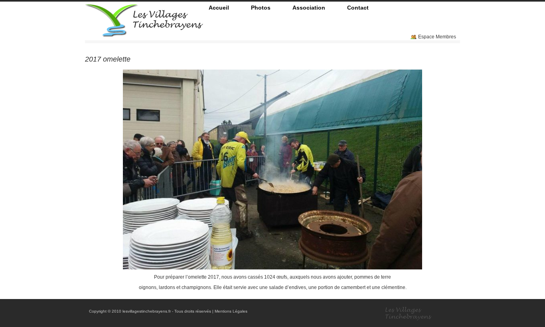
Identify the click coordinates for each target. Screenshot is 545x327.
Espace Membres (437, 37)
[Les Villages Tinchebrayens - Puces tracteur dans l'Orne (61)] (144, 34)
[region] (272, 169)
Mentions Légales (231, 311)
